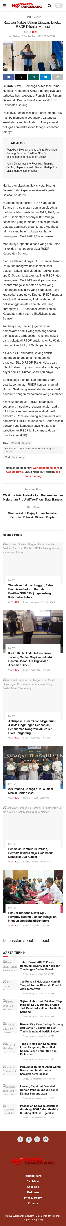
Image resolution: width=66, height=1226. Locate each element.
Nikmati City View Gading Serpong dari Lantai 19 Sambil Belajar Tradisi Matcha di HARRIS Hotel (41, 1027)
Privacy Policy (33, 1198)
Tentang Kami (33, 1176)
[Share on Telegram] (45, 77)
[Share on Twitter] (21, 77)
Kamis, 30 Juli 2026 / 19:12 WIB (37, 670)
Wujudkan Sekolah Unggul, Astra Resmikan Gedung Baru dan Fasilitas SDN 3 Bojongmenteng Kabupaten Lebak (31, 153)
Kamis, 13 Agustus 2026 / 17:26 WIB (39, 602)
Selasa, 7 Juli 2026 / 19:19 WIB (36, 861)
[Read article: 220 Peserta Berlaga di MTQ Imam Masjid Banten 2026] (33, 767)
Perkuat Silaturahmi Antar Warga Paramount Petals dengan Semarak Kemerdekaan (40, 1070)
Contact (33, 1203)
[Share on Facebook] (8, 77)
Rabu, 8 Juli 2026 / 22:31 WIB (36, 798)
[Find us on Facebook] (20, 1139)
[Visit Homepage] (27, 5)
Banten (37, 16)
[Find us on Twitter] (29, 1140)
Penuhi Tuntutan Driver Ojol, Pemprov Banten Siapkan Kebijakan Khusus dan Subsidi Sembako (32, 917)
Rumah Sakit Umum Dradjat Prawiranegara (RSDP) (30, 450)
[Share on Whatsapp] (33, 77)
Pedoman (33, 1192)
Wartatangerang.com (46, 468)
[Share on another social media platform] (57, 77)
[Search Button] (49, 5)
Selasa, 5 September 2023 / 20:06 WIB (34, 36)
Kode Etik (33, 1187)
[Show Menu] (4, 5)
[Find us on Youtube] (46, 1139)
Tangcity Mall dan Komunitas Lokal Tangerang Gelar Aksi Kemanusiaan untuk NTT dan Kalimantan (38, 1049)
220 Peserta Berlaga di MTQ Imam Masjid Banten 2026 (30, 791)
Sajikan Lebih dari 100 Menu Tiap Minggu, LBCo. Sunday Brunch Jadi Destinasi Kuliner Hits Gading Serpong (41, 1006)
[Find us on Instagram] (37, 1139)
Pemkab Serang (20, 442)
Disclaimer (33, 1181)
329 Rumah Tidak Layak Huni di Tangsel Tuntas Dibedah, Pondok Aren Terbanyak (41, 985)
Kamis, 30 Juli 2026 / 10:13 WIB (37, 737)
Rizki (35, 32)
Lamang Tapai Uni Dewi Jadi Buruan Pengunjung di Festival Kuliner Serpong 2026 (39, 1089)
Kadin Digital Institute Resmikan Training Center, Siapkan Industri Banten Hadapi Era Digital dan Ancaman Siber (31, 167)
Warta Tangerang (15, 456)
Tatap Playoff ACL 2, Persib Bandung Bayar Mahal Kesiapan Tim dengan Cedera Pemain (40, 965)
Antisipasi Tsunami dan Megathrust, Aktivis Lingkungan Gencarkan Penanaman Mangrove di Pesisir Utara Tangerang (32, 727)
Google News (14, 472)
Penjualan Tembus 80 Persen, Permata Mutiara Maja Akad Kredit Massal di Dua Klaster (30, 853)
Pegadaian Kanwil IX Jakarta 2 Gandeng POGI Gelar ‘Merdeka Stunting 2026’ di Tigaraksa (39, 1109)
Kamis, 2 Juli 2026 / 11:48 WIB (36, 925)
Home (28, 16)
